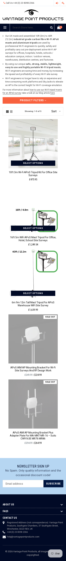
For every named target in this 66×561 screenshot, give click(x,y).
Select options (33, 163)
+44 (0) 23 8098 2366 (23, 3)
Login (57, 3)
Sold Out (50, 317)
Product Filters (32, 100)
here (52, 93)
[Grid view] (7, 111)
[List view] (11, 111)
